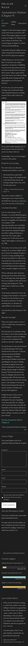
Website (4, 486)
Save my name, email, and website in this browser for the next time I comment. (14, 497)
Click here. (22, 553)
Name (4, 469)
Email (4, 478)
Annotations (22, 23)
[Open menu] (25, 6)
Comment (5, 450)
